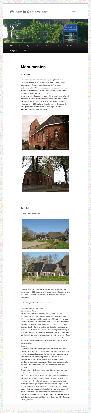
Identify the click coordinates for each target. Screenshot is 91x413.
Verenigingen (71, 46)
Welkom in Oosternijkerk (29, 11)
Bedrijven (40, 46)
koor (63, 90)
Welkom (13, 46)
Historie (60, 46)
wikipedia (43, 109)
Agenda (24, 51)
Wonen (21, 46)
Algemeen (30, 46)
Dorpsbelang (50, 46)
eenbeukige (27, 80)
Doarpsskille (14, 51)
